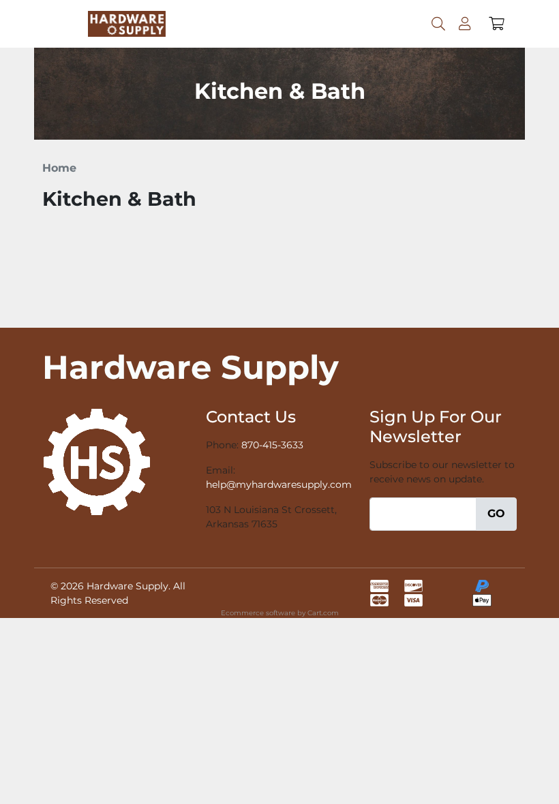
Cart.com (323, 612)
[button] (497, 23)
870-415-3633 (272, 445)
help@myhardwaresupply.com (279, 484)
